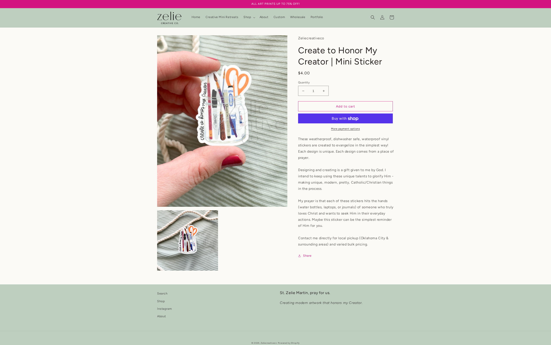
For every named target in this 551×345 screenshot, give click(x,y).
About (161, 316)
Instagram (164, 309)
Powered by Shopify (289, 343)
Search (162, 293)
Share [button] (307, 256)
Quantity (304, 82)
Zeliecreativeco (269, 343)
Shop (161, 301)
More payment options (345, 128)
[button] (249, 17)
